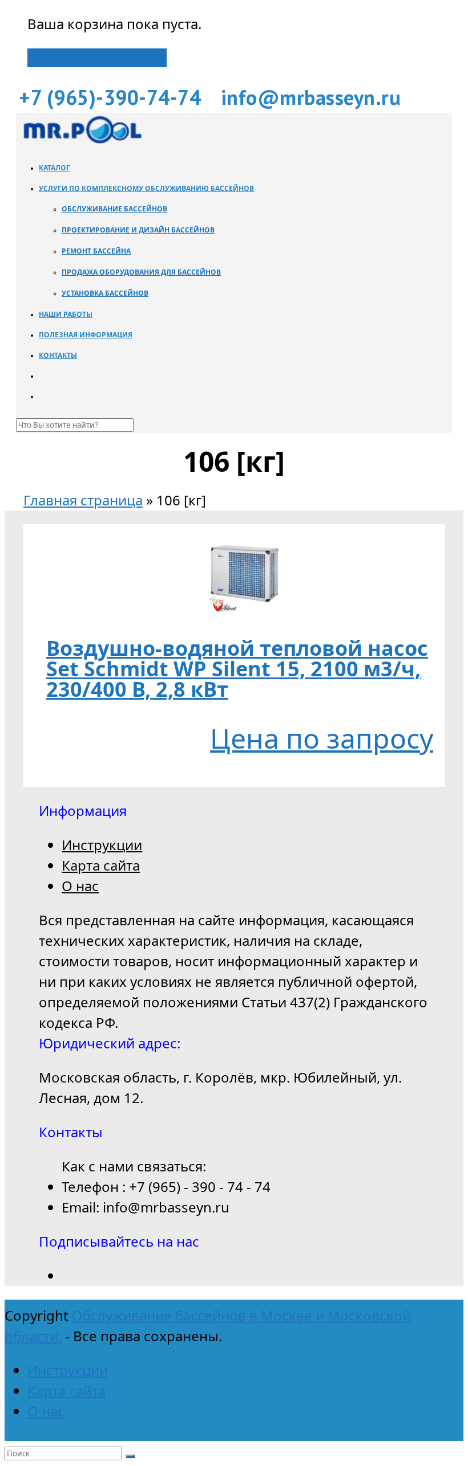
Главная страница (83, 500)
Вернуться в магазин (97, 57)
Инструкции (102, 844)
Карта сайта (101, 865)
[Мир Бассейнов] (81, 141)
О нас (80, 885)
